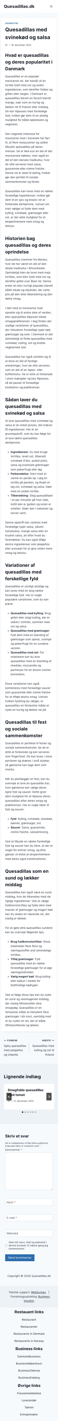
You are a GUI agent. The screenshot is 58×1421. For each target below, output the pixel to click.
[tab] (22, 1112)
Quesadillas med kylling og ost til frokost (43, 1047)
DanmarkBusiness (29, 1356)
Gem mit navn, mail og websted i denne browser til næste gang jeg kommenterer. (28, 1245)
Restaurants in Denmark (29, 1333)
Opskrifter (11, 23)
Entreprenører (29, 1414)
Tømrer (29, 1407)
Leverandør (29, 1400)
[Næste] (49, 1096)
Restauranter (29, 1326)
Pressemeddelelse (29, 1393)
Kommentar (13, 1149)
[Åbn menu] (51, 6)
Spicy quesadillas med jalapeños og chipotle (15, 1047)
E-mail (12, 1217)
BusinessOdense (29, 1370)
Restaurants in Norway (29, 1341)
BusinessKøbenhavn (29, 1363)
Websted (12, 1233)
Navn (11, 1202)
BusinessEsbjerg (29, 1377)
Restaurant (29, 1319)
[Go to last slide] (9, 1096)
